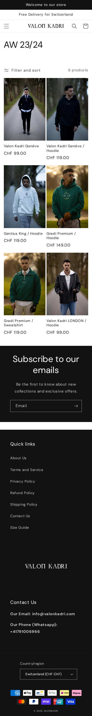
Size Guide (19, 527)
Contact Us (20, 516)
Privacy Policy (22, 481)
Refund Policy (22, 493)
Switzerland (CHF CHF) (43, 674)
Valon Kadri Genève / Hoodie (65, 148)
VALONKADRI (51, 711)
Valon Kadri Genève (21, 146)
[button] (6, 26)
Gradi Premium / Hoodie (61, 235)
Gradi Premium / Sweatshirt (18, 323)
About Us (18, 458)
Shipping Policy (24, 504)
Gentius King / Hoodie (23, 233)
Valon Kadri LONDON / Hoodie (66, 323)
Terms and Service (26, 469)
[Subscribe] (76, 406)
